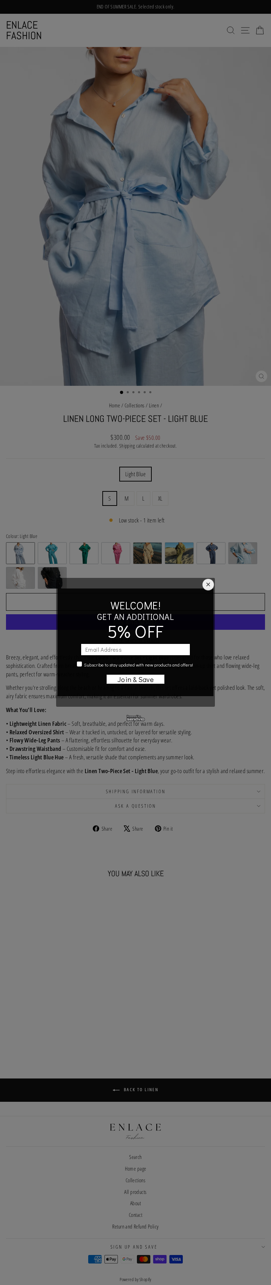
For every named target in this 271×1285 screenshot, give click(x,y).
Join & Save (136, 679)
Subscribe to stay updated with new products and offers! (138, 665)
